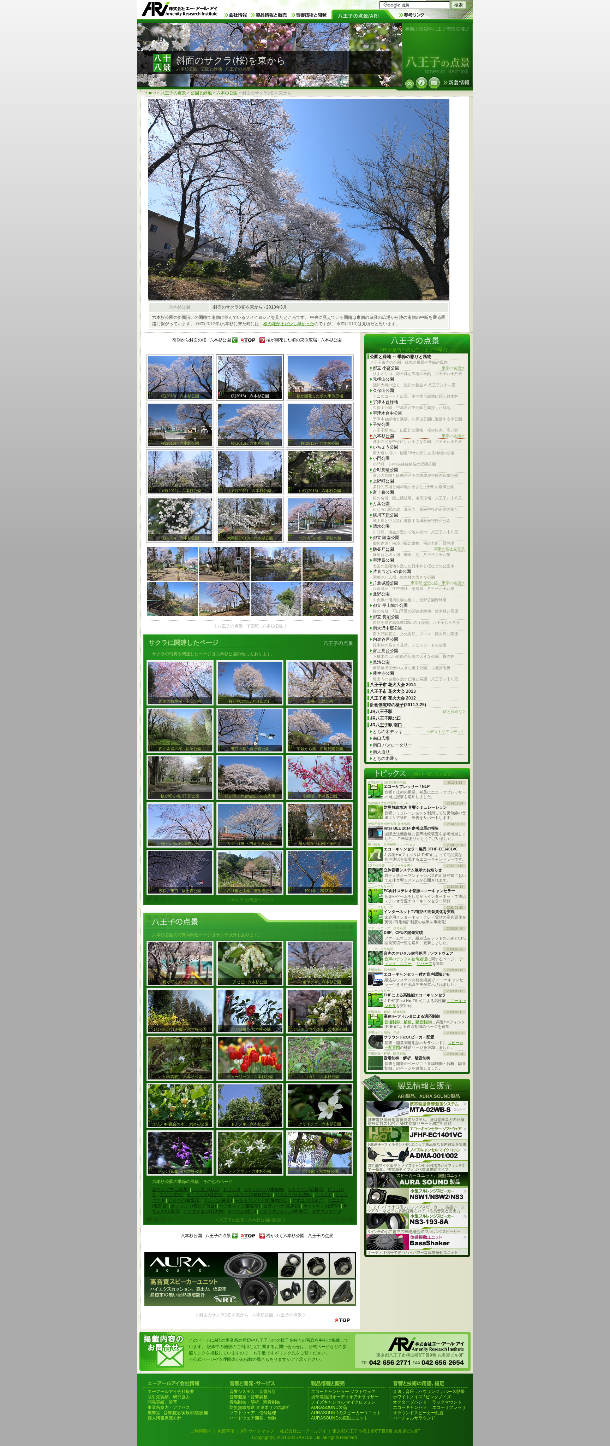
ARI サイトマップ (257, 1431)
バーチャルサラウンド (414, 1418)
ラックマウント (447, 1402)
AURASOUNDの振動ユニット (339, 1418)
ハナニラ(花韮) (206, 1189)
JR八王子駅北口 (385, 718)
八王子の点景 (173, 92)
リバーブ (424, 963)
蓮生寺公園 (383, 673)
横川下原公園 (385, 515)
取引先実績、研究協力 (169, 1396)
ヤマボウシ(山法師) (293, 1194)
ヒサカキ (231, 1189)
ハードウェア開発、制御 (252, 1418)
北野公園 (381, 594)
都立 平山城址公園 (390, 605)
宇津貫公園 (383, 560)
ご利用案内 (200, 1431)
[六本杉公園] (409, 84)
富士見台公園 (385, 650)
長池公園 (381, 662)
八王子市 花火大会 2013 (393, 691)
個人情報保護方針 (164, 1418)
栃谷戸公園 (419, 548)
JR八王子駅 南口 (386, 724)
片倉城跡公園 (419, 582)
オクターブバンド (410, 1402)
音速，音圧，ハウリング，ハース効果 (429, 1391)
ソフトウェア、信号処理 (252, 1412)
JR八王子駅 (418, 711)
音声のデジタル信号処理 (405, 959)
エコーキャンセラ (410, 1407)
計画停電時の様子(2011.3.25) (398, 704)
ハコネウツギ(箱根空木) (249, 1194)
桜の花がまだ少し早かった (288, 323)
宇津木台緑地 (385, 401)
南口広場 (381, 738)
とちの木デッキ (419, 731)
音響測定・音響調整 (248, 1396)
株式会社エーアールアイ (303, 1431)
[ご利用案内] (421, 82)
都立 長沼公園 (386, 616)
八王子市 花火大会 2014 (393, 684)
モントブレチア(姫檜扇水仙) (262, 1200)
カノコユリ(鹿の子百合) (193, 1206)
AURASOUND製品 (329, 1407)
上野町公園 (383, 481)
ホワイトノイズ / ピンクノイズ (422, 1396)
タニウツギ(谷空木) (205, 1194)
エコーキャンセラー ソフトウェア (343, 1391)
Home (150, 92)
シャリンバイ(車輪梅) (264, 1189)
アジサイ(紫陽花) (184, 1200)
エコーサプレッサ (449, 1407)
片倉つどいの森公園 (392, 571)
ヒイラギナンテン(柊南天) (284, 1211)
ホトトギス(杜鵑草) (321, 1206)
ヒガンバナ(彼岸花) (281, 1206)
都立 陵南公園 (386, 537)
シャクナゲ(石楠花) (306, 1189)
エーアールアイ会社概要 (171, 1391)
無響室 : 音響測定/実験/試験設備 (178, 1412)
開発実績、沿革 (162, 1402)
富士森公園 (383, 492)
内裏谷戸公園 (385, 639)
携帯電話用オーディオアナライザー (345, 1396)
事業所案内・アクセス (169, 1407)
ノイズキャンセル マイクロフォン (343, 1402)
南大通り (381, 751)
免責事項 (225, 1431)
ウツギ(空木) (172, 1194)
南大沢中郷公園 (387, 628)
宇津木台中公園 (387, 413)
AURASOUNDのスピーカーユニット (346, 1412)
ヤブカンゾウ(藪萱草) (239, 1206)
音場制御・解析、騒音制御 (407, 1022)
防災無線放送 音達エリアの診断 (259, 1407)
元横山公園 (383, 379)
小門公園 (381, 458)
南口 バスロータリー (392, 745)
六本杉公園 (227, 92)
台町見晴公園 (385, 469)
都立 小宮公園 (419, 367)
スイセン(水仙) (242, 1211)
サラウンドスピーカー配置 (418, 1412)
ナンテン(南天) (218, 1200)
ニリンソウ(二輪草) (170, 1189)
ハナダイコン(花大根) (204, 1211)
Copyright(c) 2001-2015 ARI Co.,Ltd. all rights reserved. (305, 1437)
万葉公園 (381, 503)
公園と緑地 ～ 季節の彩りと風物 (400, 356)
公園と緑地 (201, 92)
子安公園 (381, 424)
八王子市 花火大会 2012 (393, 698)
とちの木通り (385, 758)
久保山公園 (383, 390)
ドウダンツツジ (326, 1211)
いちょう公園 (385, 447)
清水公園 (381, 526)
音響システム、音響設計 (252, 1391)
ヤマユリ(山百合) (308, 1200)
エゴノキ (323, 1194)
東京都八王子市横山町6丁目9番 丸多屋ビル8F (376, 1431)
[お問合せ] (434, 82)
